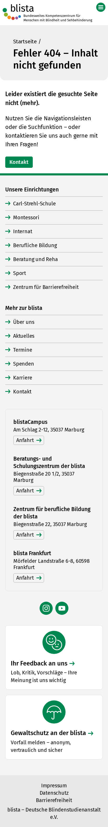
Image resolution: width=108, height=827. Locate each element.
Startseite (25, 41)
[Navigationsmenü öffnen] (101, 7)
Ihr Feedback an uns (39, 663)
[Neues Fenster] (46, 608)
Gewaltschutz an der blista (48, 733)
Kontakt (19, 162)
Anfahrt (25, 440)
